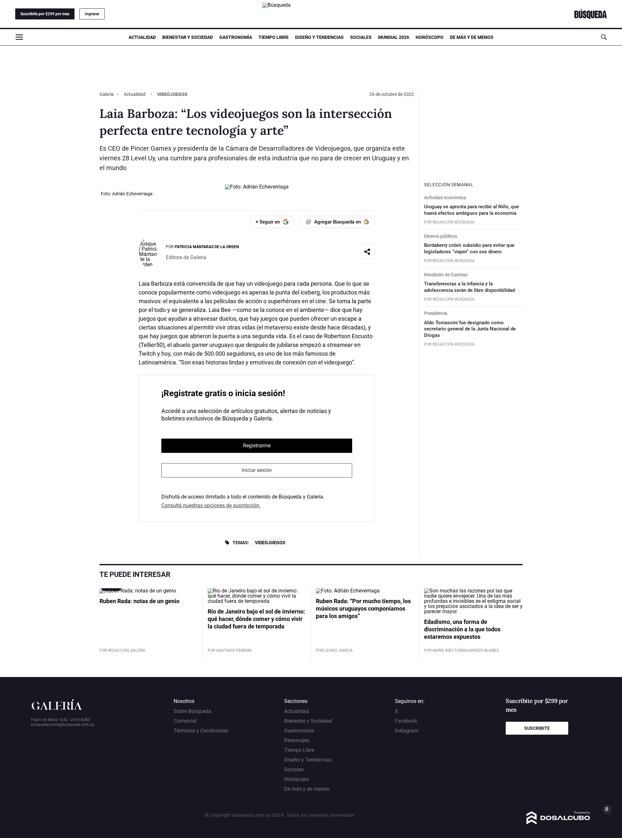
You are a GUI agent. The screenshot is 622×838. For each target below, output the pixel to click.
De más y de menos (471, 37)
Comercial (185, 721)
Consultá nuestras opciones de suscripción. (210, 505)
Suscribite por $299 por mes (44, 14)
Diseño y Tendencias (319, 37)
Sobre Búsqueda (192, 711)
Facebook (406, 721)
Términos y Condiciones (201, 731)
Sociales (361, 37)
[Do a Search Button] (604, 37)
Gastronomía (235, 37)
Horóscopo (429, 37)
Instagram (406, 731)
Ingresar (92, 14)
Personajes (296, 740)
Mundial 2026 (393, 37)
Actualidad (142, 37)
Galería (107, 94)
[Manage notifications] (607, 809)
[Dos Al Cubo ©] (558, 823)
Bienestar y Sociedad (187, 37)
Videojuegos (270, 542)
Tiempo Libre (274, 37)
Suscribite (537, 728)
